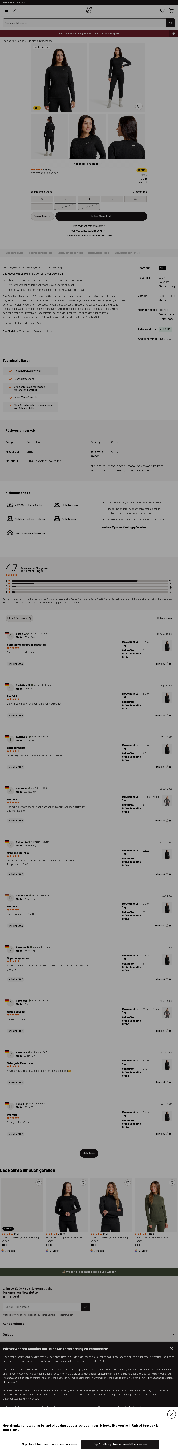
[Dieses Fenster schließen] (171, 1414)
